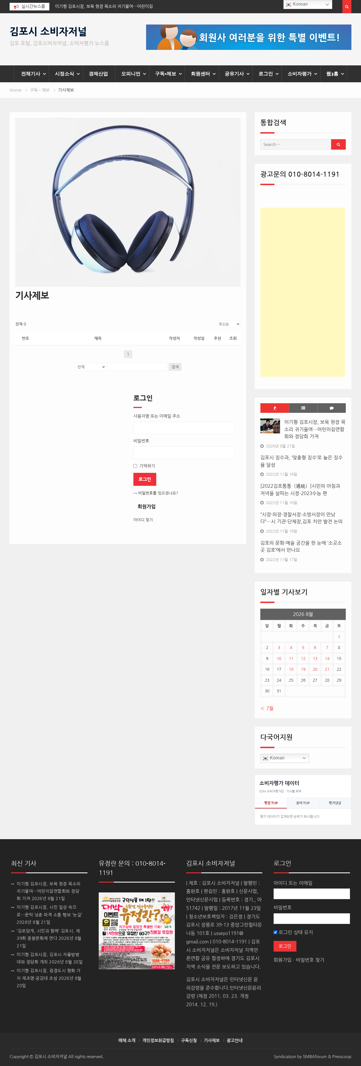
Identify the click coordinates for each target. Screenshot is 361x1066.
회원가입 (147, 506)
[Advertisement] (302, 292)
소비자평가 (300, 73)
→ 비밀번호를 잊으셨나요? (155, 493)
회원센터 (200, 73)
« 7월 (267, 708)
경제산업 (98, 73)
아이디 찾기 (143, 520)
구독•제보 (165, 73)
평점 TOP (271, 803)
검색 (175, 367)
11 (291, 659)
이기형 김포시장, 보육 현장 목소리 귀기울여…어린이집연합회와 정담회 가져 (314, 429)
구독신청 (189, 1040)
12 (303, 659)
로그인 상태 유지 (295, 932)
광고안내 (235, 1040)
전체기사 (30, 73)
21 (327, 669)
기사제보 (212, 1040)
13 (315, 659)
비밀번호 (283, 907)
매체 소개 (126, 1040)
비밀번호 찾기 (310, 960)
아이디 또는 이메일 (293, 883)
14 (327, 659)
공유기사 (234, 73)
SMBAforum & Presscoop (327, 1056)
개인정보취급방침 (158, 1040)
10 (279, 659)
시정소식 (64, 73)
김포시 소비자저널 (48, 32)
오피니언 (130, 73)
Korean (277, 757)
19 (303, 669)
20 (315, 669)
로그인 (266, 73)
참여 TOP (303, 803)
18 (291, 669)
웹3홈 (332, 73)
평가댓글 (335, 803)
